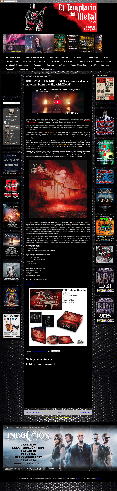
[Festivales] (26, 52)
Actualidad (33, 354)
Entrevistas (79, 57)
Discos (39, 354)
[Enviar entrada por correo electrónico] (49, 351)
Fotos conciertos (48, 69)
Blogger (98, 478)
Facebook (10, 69)
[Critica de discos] (70, 52)
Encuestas (68, 61)
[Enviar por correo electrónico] (52, 351)
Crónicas (55, 61)
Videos (44, 354)
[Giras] (53, 52)
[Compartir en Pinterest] (59, 351)
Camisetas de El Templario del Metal (95, 61)
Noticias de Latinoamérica (17, 65)
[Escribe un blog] (54, 351)
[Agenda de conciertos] (39, 52)
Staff (93, 65)
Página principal (13, 57)
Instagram (24, 69)
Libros (62, 65)
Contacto (105, 65)
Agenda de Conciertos (35, 57)
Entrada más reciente (33, 412)
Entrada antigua (85, 412)
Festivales (93, 57)
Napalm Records (30, 284)
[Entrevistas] (97, 52)
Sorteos (50, 65)
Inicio (60, 412)
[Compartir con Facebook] (57, 351)
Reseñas (37, 65)
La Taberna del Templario (34, 61)
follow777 (80, 478)
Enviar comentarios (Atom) (62, 417)
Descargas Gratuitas (59, 57)
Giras (106, 57)
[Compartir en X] (56, 351)
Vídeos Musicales (78, 65)
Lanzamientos (12, 61)
